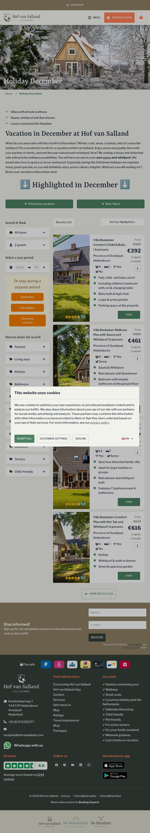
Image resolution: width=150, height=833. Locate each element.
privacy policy (99, 422)
